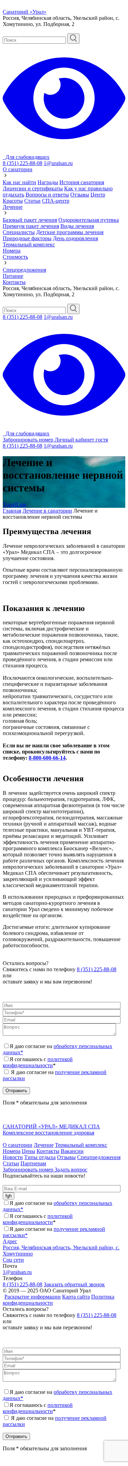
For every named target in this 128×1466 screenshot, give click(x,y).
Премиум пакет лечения (31, 226)
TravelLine (14, 504)
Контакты (14, 282)
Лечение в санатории (47, 511)
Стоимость (15, 257)
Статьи (32, 201)
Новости (13, 1157)
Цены (28, 1151)
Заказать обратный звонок (74, 1284)
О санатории (17, 169)
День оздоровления (75, 238)
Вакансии (72, 1151)
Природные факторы (27, 238)
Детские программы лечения (69, 232)
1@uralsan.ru (58, 163)
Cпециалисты (19, 232)
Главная (12, 511)
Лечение (13, 207)
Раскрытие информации (32, 1297)
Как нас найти (19, 182)
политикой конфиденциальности (38, 1062)
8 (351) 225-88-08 (22, 163)
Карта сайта (76, 1297)
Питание (13, 276)
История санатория (81, 182)
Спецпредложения (24, 270)
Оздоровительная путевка (88, 220)
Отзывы (79, 195)
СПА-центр (55, 201)
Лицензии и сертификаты (33, 188)
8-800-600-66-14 (47, 758)
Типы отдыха (40, 1157)
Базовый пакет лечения (30, 220)
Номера (11, 251)
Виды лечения (77, 226)
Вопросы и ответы (47, 195)
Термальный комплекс (29, 244)
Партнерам (33, 1163)
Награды (48, 182)
